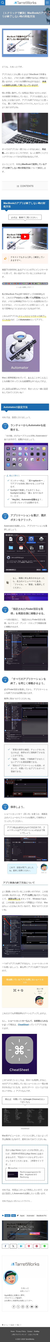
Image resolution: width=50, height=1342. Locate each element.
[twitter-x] (18, 1306)
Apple (7, 1215)
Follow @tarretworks (18, 1233)
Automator (30, 1215)
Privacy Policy (21, 1331)
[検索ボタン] (2, 2)
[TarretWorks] (25, 2)
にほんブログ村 (33, 1334)
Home (13, 1331)
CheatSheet (23, 1024)
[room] (27, 1306)
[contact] (36, 1306)
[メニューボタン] (47, 2)
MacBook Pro (41, 1215)
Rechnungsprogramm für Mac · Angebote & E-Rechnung (30, 1174)
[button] (5, 1246)
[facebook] (13, 1306)
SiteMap (36, 1331)
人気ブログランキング (19, 1334)
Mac (13, 1215)
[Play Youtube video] (25, 236)
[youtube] (32, 1306)
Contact (29, 1331)
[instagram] (23, 1306)
